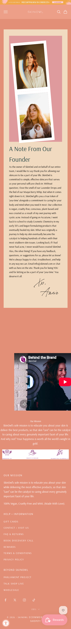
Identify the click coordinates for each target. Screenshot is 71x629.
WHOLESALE (11, 589)
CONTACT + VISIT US (16, 527)
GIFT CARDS (11, 521)
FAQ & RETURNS (14, 534)
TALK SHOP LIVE (14, 583)
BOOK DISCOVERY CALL (18, 540)
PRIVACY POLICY (14, 559)
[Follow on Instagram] (24, 600)
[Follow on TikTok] (34, 600)
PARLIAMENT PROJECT (17, 577)
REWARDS (10, 546)
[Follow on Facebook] (5, 600)
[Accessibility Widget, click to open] (6, 623)
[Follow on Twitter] (15, 600)
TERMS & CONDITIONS (18, 553)
